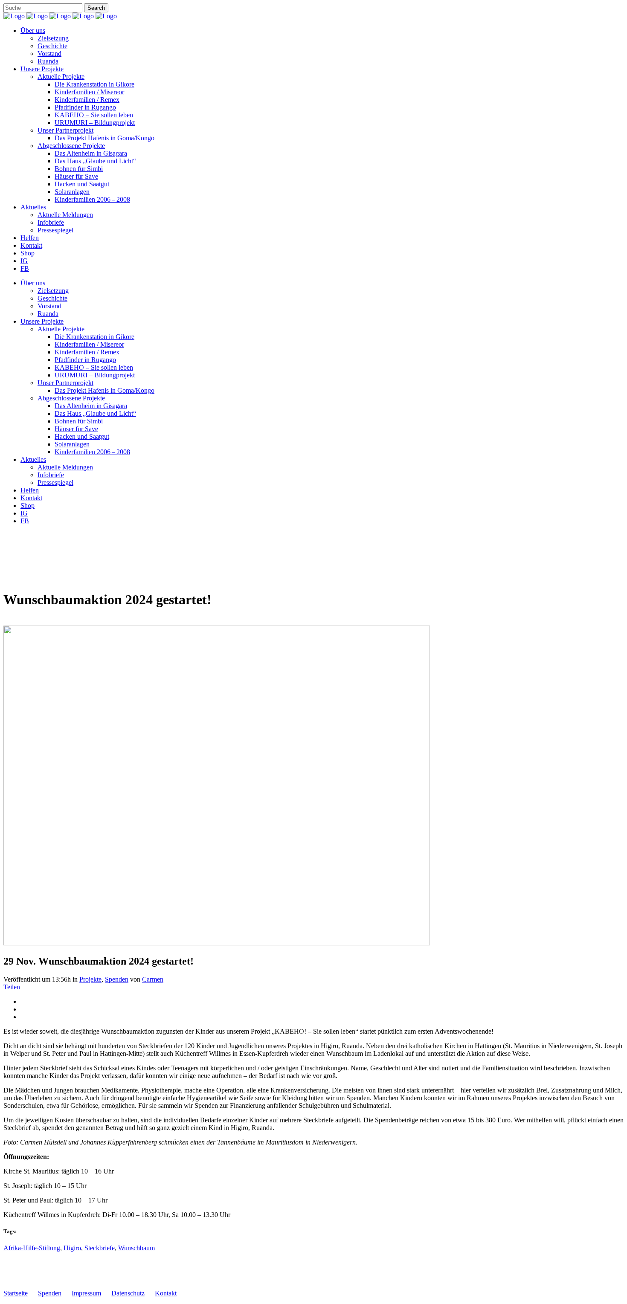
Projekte (90, 979)
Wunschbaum (136, 1248)
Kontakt (166, 1293)
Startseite (15, 1293)
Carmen (152, 979)
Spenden (116, 979)
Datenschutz (128, 1293)
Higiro (72, 1248)
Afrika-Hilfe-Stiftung (31, 1248)
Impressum (86, 1293)
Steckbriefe (99, 1248)
